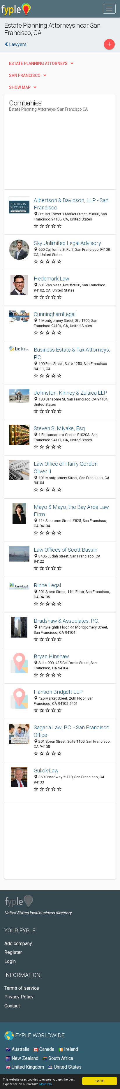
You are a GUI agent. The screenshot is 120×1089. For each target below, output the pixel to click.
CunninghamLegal (54, 314)
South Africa (60, 1058)
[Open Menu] (109, 9)
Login (10, 961)
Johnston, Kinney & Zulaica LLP (70, 393)
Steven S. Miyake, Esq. (60, 428)
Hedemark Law (51, 279)
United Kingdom (27, 1067)
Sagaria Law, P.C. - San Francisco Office (72, 731)
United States (67, 1067)
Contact (12, 1006)
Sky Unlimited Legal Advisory (67, 243)
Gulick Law (46, 770)
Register (13, 952)
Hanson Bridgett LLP (58, 692)
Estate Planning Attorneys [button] (38, 63)
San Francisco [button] (24, 75)
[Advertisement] (52, 153)
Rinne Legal (47, 585)
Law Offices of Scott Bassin (65, 550)
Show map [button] (20, 87)
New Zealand (24, 1058)
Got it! (100, 1081)
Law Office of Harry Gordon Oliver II (66, 467)
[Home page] (16, 8)
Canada (46, 1049)
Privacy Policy (18, 997)
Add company (18, 943)
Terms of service (21, 988)
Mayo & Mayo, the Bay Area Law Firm (71, 511)
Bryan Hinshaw (51, 656)
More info (45, 1084)
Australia (19, 1049)
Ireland (70, 1049)
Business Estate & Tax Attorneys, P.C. (72, 353)
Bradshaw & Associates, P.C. (66, 621)
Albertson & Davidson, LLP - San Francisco (71, 204)
